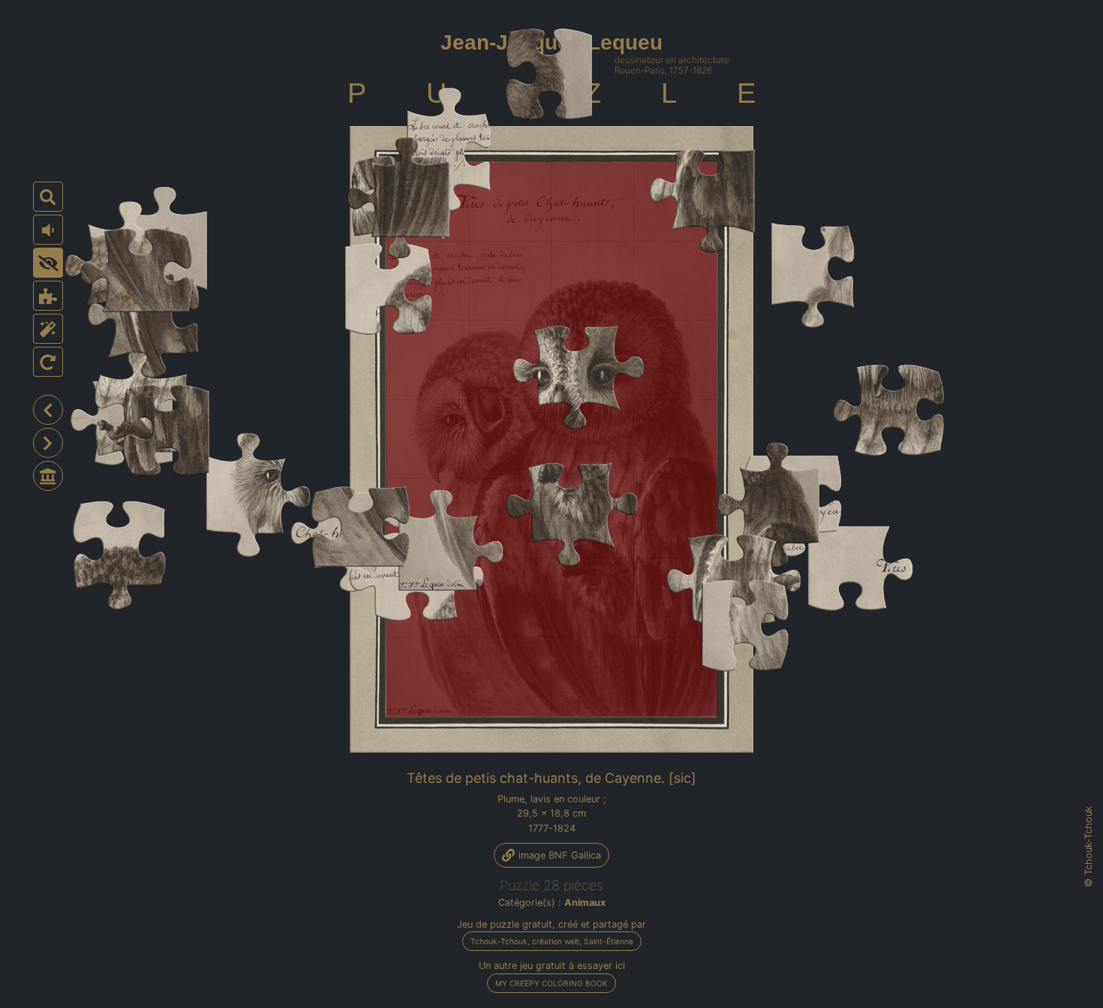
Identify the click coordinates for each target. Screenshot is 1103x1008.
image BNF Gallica (558, 855)
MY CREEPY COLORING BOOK (551, 983)
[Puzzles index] (48, 476)
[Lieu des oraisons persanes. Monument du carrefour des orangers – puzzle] (48, 410)
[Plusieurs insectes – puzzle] (48, 443)
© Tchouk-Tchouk (1089, 846)
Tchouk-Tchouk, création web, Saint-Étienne (551, 941)
